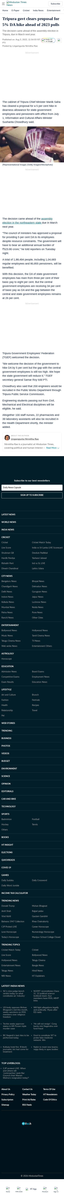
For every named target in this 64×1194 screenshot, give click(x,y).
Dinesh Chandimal (9, 569)
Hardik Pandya (8, 558)
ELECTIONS (7, 853)
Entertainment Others (42, 646)
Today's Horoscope (10, 937)
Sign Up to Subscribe (32, 495)
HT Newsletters (50, 1095)
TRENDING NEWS (10, 901)
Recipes (35, 705)
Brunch (35, 695)
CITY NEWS (7, 576)
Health (4, 705)
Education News (39, 682)
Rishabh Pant (7, 563)
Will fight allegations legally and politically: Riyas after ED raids (46, 1009)
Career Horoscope (40, 927)
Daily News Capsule (12, 488)
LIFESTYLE (6, 690)
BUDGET (5, 761)
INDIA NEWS (7, 530)
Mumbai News (8, 607)
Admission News (9, 672)
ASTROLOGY (7, 654)
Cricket (26, 10)
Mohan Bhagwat (39, 906)
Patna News (7, 613)
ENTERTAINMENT (10, 625)
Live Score (6, 548)
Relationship (7, 710)
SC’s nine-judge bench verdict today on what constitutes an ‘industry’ (14, 993)
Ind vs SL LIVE (38, 563)
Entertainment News (10, 966)
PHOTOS (5, 746)
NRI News (6, 976)
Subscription (7, 1100)
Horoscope (6, 659)
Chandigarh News (9, 587)
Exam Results (7, 682)
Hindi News (37, 971)
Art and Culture (8, 695)
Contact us (27, 1089)
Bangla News (38, 966)
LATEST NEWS (8, 515)
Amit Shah (6, 911)
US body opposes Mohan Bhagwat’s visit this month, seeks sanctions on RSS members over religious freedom (15, 1012)
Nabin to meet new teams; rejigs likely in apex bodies (45, 1048)
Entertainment (53, 10)
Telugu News (7, 971)
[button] (3, 3)
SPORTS (5, 814)
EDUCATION (7, 666)
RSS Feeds (27, 1105)
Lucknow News (39, 602)
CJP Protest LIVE (9, 927)
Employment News (40, 677)
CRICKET (5, 537)
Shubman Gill (7, 553)
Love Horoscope (8, 932)
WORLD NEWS (8, 522)
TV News (36, 641)
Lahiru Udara (38, 569)
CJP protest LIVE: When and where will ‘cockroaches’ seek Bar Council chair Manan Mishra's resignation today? (16, 1073)
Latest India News (13, 986)
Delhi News (6, 592)
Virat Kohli (6, 916)
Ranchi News (7, 618)
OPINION (6, 784)
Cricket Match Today (41, 543)
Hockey (4, 825)
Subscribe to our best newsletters (32, 480)
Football (35, 819)
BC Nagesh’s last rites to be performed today (16, 1036)
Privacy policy (7, 1095)
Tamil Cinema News (41, 636)
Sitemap (5, 1105)
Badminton (6, 819)
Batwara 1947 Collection (12, 922)
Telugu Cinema (38, 960)
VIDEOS (5, 754)
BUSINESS (6, 738)
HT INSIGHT (7, 845)
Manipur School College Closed (46, 937)
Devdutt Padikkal (40, 553)
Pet (2, 716)
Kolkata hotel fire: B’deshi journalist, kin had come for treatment (15, 1049)
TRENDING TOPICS (10, 945)
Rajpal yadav (37, 911)
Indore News (7, 597)
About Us (5, 1089)
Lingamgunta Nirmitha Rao (25, 439)
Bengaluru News (9, 581)
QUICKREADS (8, 860)
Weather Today (29, 1095)
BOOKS (5, 837)
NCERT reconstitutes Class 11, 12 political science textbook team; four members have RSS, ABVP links (46, 996)
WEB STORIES (8, 723)
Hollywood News (40, 631)
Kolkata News (7, 602)
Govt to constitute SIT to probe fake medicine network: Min (44, 1037)
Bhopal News (38, 581)
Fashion (4, 700)
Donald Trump (8, 906)
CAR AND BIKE (8, 799)
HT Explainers (38, 976)
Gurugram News (39, 592)
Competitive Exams (10, 677)
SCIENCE (5, 776)
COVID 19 (6, 868)
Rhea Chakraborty (40, 922)
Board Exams (38, 672)
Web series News (9, 646)
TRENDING (6, 731)
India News (38, 10)
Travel (34, 710)
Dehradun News (39, 587)
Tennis (35, 825)
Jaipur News (37, 597)
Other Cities (37, 618)
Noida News (37, 607)
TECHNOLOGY (8, 807)
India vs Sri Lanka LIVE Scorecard (47, 548)
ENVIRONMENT (9, 769)
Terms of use (49, 1089)
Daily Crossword (39, 880)
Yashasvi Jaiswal (39, 558)
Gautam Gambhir (40, 916)
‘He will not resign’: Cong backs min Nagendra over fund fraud (45, 1026)
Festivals (36, 700)
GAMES (5, 875)
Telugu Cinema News (11, 641)
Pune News (37, 613)
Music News (7, 636)
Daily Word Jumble (10, 886)
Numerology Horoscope (43, 932)
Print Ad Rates (29, 1100)
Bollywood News (9, 631)
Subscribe (55, 4)
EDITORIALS (7, 791)
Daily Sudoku (7, 880)
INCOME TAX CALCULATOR (14, 893)
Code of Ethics (50, 1100)
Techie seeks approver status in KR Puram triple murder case (14, 1026)
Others (4, 830)
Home (5, 10)
